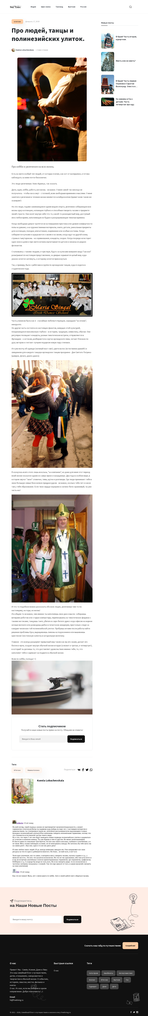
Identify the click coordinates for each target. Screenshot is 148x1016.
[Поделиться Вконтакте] (79, 769)
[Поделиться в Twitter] (87, 769)
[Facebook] (131, 1012)
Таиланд (59, 7)
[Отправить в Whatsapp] (91, 769)
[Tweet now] (134, 1012)
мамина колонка (33, 770)
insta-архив (93, 973)
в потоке (17, 22)
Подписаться (76, 739)
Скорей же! (130, 945)
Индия (33, 7)
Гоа (127, 980)
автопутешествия (125, 973)
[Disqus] (52, 848)
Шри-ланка (46, 7)
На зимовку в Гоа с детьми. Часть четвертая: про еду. (125, 102)
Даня (104, 986)
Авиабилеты (108, 973)
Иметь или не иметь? (126, 60)
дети (114, 986)
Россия (83, 7)
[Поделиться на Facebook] (83, 769)
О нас (56, 970)
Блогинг (92, 980)
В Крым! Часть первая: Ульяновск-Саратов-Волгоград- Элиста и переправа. (126, 85)
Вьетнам (71, 7)
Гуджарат (93, 986)
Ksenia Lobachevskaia (50, 780)
